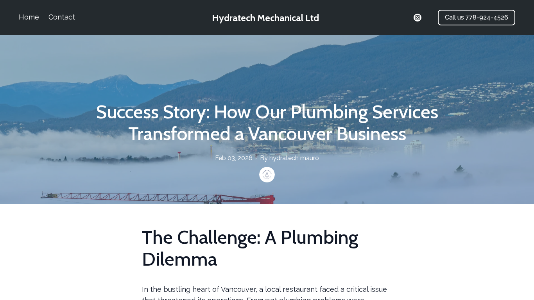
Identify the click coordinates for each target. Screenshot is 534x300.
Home (29, 17)
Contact (61, 17)
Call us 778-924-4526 (476, 17)
